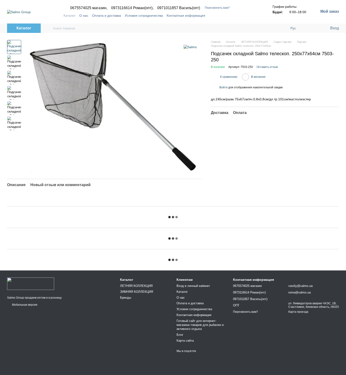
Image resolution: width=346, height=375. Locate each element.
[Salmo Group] (30, 283)
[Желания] (316, 28)
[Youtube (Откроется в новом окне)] (250, 15)
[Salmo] (190, 46)
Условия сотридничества (144, 15)
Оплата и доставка (106, 15)
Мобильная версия (24, 304)
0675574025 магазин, (88, 8)
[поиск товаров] (49, 28)
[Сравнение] (307, 28)
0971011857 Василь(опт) (178, 8)
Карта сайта (185, 340)
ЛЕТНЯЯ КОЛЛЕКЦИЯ (136, 286)
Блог (180, 334)
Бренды (125, 297)
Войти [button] (223, 87)
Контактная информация (186, 15)
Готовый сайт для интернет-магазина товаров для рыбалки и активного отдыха (200, 325)
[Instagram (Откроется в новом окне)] (239, 15)
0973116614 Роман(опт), (132, 8)
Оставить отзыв (267, 67)
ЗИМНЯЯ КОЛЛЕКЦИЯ (136, 291)
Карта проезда (298, 311)
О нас (83, 15)
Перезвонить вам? (217, 7)
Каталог (70, 15)
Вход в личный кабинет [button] (193, 286)
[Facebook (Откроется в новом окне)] (244, 15)
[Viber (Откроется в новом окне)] (255, 15)
